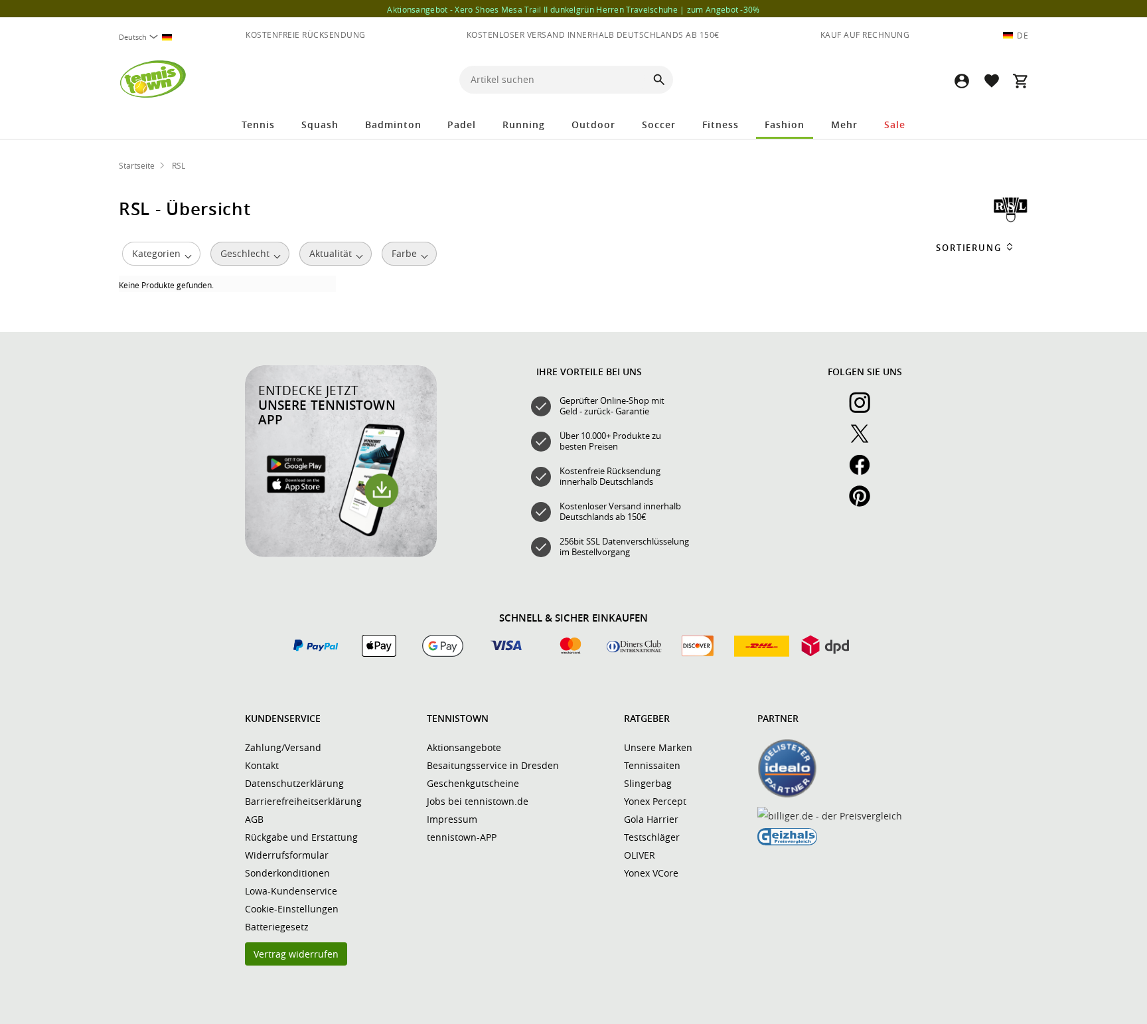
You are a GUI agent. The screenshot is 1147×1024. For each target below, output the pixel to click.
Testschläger (652, 837)
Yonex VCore (651, 873)
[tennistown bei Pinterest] (865, 503)
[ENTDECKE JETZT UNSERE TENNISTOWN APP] (341, 554)
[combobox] (151, 37)
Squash (320, 124)
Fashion (784, 124)
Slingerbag (648, 783)
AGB (254, 819)
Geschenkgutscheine (473, 783)
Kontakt (262, 765)
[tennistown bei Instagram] (865, 410)
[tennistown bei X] (865, 441)
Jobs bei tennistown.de (477, 801)
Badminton (393, 124)
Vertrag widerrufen (296, 954)
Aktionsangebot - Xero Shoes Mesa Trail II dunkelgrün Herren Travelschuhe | (573, 9)
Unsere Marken (658, 747)
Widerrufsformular (287, 855)
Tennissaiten (652, 765)
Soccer (659, 124)
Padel (461, 124)
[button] (962, 80)
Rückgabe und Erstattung (301, 837)
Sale (894, 124)
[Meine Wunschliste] (991, 80)
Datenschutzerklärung (294, 783)
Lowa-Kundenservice (291, 891)
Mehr (844, 124)
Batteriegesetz (277, 926)
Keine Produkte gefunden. (166, 285)
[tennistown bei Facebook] (865, 472)
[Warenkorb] (1020, 80)
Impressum (452, 819)
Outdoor (593, 124)
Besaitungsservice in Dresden (493, 765)
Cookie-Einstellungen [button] (292, 908)
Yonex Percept (655, 801)
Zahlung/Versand (283, 747)
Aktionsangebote (464, 747)
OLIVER (639, 855)
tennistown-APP (462, 837)
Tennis (258, 124)
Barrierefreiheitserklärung (303, 801)
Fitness (720, 124)
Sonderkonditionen (287, 873)
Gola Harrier (651, 819)
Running (523, 124)
